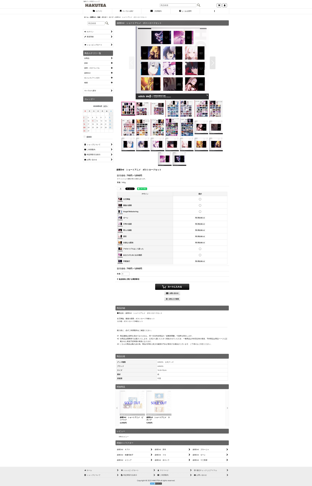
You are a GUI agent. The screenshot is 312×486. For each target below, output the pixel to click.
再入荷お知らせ (200, 218)
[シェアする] (120, 188)
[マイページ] (224, 5)
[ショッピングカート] (219, 5)
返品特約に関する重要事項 (129, 279)
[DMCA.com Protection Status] (156, 483)
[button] (214, 11)
